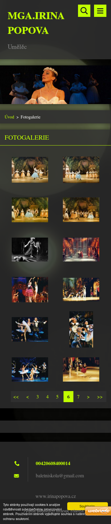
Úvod (9, 117)
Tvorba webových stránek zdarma (53, 511)
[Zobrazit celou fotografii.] (30, 170)
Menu (100, 11)
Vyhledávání (84, 11)
